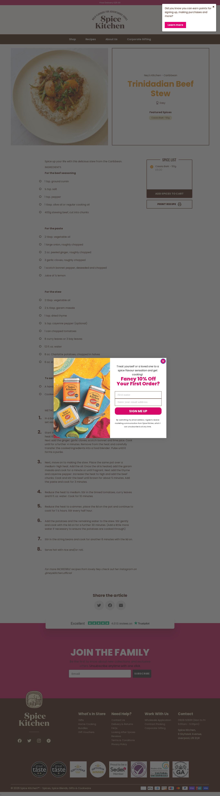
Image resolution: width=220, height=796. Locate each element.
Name (118, 388)
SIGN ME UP (138, 411)
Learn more (175, 25)
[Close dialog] (163, 361)
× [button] (213, 7)
